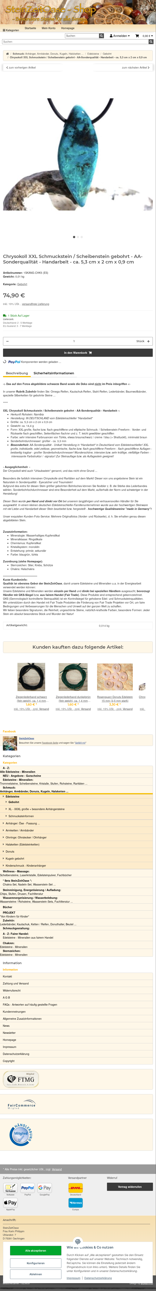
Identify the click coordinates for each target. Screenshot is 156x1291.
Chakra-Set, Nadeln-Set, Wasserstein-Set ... (29, 882)
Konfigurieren (36, 1263)
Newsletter (9, 1033)
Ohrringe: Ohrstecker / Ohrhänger (26, 837)
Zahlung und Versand (16, 983)
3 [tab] (82, 237)
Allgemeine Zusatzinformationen (22, 1018)
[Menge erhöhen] (148, 341)
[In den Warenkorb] (6, 77)
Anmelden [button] (120, 36)
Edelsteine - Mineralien (14, 945)
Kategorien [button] (12, 756)
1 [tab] (74, 237)
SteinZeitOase (26, 738)
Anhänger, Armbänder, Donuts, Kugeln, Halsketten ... (34, 789)
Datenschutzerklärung (98, 1278)
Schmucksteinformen (21, 816)
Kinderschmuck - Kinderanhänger (26, 865)
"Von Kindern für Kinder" (14, 914)
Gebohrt (22, 284)
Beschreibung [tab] (17, 373)
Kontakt (7, 976)
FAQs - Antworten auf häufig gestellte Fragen (30, 1004)
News (6, 1026)
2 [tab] (78, 237)
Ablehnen (35, 1274)
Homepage (67, 28)
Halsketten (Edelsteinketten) (23, 844)
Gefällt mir (80, 742)
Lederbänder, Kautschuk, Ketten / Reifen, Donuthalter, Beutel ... (38, 922)
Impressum (73, 1278)
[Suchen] (101, 35)
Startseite (30, 28)
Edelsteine (12, 796)
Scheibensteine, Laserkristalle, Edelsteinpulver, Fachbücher (36, 873)
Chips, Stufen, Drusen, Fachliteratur (30, 892)
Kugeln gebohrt (15, 858)
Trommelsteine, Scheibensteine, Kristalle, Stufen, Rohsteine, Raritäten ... (43, 781)
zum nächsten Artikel (135, 67)
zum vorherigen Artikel (22, 67)
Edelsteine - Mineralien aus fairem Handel (28, 935)
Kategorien (12, 30)
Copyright (8, 1061)
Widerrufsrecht (12, 990)
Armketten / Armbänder (20, 830)
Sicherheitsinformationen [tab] (54, 373)
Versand (44, 709)
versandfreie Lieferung (35, 304)
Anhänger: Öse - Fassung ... (23, 823)
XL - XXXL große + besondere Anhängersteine (37, 809)
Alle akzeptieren (35, 1250)
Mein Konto (48, 28)
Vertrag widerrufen (130, 1187)
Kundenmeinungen (14, 1011)
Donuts (10, 851)
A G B (6, 997)
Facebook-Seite (50, 742)
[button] (144, 36)
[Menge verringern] (7, 341)
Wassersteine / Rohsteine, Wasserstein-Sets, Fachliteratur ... (36, 899)
